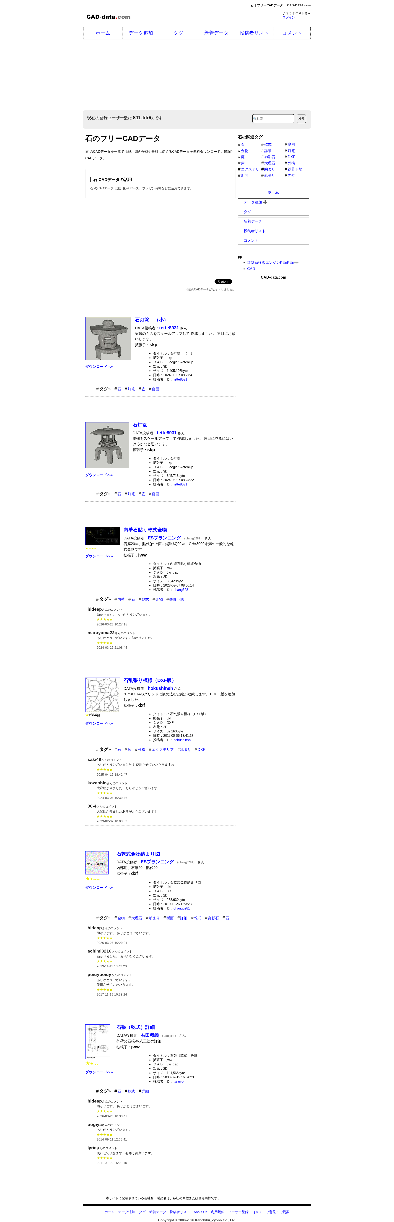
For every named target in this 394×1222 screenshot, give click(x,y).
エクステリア (163, 750)
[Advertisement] (220, 75)
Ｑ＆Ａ (257, 1212)
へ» (99, 366)
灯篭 (131, 389)
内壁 (121, 599)
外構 (141, 750)
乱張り (185, 750)
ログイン (288, 17)
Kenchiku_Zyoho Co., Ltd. (215, 1220)
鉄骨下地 (176, 599)
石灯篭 (140, 424)
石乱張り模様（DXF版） (150, 680)
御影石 (213, 918)
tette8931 (180, 379)
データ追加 (141, 33)
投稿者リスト (254, 33)
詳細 (183, 918)
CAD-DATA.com (299, 5)
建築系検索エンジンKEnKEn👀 (273, 262)
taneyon (179, 1081)
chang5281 (182, 590)
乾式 (145, 599)
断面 (170, 918)
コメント (292, 33)
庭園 (155, 389)
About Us (200, 1212)
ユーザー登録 (238, 1212)
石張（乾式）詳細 (136, 1027)
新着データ (216, 33)
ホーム (103, 33)
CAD (251, 269)
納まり (154, 918)
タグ (179, 33)
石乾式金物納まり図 (138, 853)
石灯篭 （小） (151, 319)
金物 (159, 599)
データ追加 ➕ (255, 202)
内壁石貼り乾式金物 (145, 529)
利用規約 (218, 1212)
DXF (201, 750)
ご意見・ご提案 (278, 1212)
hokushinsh (182, 740)
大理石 (136, 918)
